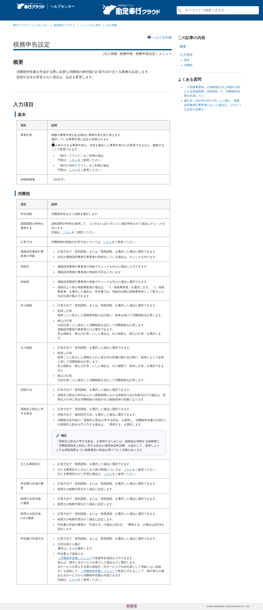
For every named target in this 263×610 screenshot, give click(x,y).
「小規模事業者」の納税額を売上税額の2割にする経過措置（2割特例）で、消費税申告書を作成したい (212, 91)
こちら (73, 160)
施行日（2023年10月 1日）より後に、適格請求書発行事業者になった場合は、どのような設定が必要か (212, 105)
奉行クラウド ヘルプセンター (31, 25)
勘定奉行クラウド (64, 25)
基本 (187, 60)
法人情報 (111, 25)
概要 (183, 46)
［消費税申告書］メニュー (75, 558)
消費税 (188, 65)
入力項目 (186, 54)
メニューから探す (90, 25)
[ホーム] (31, 5)
